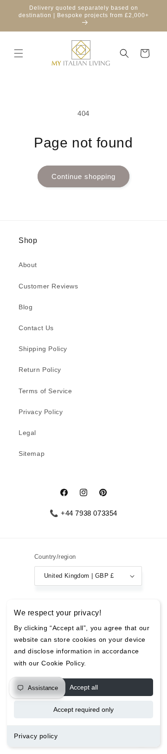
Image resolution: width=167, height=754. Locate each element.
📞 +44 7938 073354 (83, 513)
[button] (18, 53)
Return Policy (40, 369)
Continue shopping (83, 176)
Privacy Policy (41, 411)
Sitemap (32, 453)
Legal (27, 432)
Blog (25, 307)
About (28, 264)
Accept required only (83, 709)
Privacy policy (36, 736)
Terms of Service (45, 391)
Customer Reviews (48, 286)
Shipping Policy (43, 348)
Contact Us (36, 328)
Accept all (84, 687)
